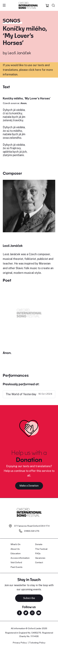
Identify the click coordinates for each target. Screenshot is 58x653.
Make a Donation (29, 485)
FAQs (38, 553)
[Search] (53, 5)
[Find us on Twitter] (25, 612)
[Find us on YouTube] (38, 612)
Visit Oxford (16, 562)
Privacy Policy (20, 642)
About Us (15, 549)
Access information (20, 558)
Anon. (23, 103)
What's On (15, 544)
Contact (39, 562)
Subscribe (29, 598)
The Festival (41, 549)
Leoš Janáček (19, 52)
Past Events (16, 567)
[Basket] (47, 5)
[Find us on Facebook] (19, 612)
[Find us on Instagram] (32, 612)
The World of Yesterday (21, 394)
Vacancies (40, 558)
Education (16, 553)
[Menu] (4, 5)
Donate (38, 544)
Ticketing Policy (37, 642)
